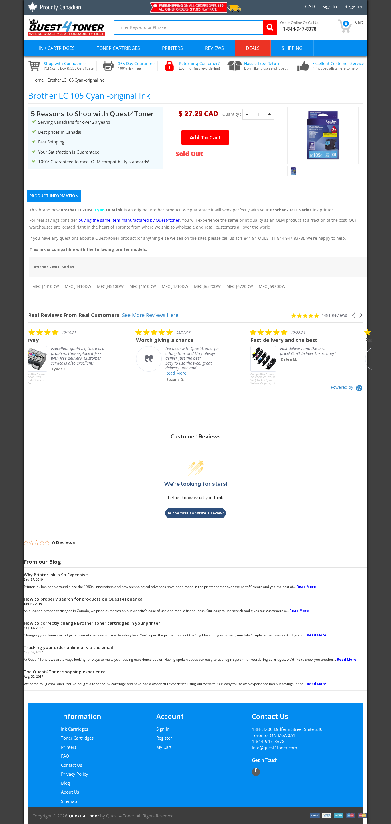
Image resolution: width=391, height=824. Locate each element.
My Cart (163, 747)
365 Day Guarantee (136, 66)
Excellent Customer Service (338, 66)
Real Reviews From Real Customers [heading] (73, 315)
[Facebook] (256, 772)
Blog (65, 783)
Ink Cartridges (74, 729)
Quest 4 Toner (84, 816)
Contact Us (71, 765)
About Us (70, 792)
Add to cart (205, 137)
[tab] (54, 196)
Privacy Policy (74, 774)
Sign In (162, 729)
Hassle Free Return (266, 66)
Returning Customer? (199, 66)
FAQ (65, 756)
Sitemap (69, 801)
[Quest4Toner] (66, 27)
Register (164, 738)
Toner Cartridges (77, 738)
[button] (354, 315)
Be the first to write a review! (195, 513)
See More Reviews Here (150, 315)
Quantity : (231, 114)
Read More (74, 373)
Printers (68, 747)
